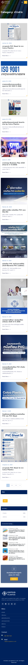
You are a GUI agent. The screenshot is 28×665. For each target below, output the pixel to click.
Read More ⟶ (6, 55)
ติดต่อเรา (14, 579)
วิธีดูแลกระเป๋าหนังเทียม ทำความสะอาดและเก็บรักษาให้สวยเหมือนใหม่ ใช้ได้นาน (16, 552)
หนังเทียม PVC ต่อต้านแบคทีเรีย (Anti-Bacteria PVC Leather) (13, 265)
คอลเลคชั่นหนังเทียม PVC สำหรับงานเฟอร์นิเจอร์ (13, 368)
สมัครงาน (4, 624)
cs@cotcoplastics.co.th (10, 641)
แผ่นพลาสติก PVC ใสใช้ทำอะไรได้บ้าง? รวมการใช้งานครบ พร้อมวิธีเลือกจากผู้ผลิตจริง (17, 538)
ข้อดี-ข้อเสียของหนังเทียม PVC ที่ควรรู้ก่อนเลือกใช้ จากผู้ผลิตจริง (17, 545)
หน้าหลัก (3, 612)
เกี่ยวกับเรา (4, 615)
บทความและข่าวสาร (6, 621)
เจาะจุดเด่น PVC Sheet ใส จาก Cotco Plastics (12, 47)
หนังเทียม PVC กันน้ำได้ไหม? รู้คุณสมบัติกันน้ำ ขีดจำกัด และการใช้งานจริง (17, 559)
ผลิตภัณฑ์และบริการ (6, 618)
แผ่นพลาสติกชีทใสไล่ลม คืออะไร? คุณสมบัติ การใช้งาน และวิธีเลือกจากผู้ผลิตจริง (17, 531)
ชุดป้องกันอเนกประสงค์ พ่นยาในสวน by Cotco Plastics (13, 123)
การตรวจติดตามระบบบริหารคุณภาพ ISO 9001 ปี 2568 (11, 85)
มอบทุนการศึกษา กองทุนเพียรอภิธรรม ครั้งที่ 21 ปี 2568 (12, 321)
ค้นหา (3, 492)
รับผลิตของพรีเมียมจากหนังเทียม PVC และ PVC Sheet (13, 415)
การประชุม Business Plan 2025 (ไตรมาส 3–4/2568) (13, 164)
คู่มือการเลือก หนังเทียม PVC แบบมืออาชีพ (14, 211)
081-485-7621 (8, 636)
